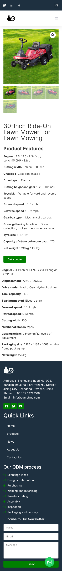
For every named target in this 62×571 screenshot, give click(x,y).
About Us (13, 449)
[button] (56, 5)
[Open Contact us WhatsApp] (49, 562)
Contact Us (14, 457)
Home (11, 425)
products (13, 433)
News (10, 441)
